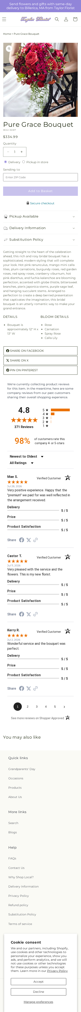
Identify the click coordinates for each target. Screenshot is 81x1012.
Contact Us (16, 868)
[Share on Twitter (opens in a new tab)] (28, 540)
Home (7, 33)
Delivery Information (23, 886)
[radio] (58, 410)
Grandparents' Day (21, 769)
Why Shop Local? (21, 877)
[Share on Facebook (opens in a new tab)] (21, 540)
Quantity (9, 143)
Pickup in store (37, 162)
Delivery (14, 162)
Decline (38, 992)
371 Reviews (27, 427)
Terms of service (20, 924)
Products (15, 788)
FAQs (12, 858)
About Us (15, 797)
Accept (38, 981)
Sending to (17, 169)
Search (13, 823)
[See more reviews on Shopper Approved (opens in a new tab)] (35, 540)
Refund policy (18, 905)
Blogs (12, 832)
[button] (56, 19)
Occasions (15, 778)
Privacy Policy (57, 971)
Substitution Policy (22, 914)
